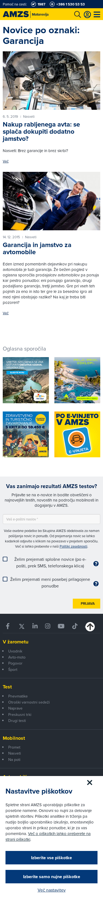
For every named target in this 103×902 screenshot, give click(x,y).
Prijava (88, 603)
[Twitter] (21, 626)
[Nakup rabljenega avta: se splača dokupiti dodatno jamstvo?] (51, 80)
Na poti (14, 759)
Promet (14, 747)
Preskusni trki (19, 714)
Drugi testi (17, 720)
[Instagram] (47, 626)
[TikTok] (74, 626)
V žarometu (15, 641)
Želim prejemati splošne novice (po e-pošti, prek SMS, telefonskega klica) (50, 562)
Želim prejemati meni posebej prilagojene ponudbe (50, 582)
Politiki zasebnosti (73, 546)
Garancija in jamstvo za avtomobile (37, 248)
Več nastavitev (52, 890)
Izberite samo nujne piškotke (51, 876)
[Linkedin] (34, 626)
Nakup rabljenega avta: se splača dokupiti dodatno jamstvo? (41, 131)
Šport (12, 669)
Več (6, 161)
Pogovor (15, 663)
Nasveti (14, 753)
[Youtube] (61, 626)
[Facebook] (8, 626)
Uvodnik (15, 651)
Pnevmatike (18, 696)
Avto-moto (17, 657)
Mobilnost (14, 738)
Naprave (15, 708)
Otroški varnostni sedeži (29, 702)
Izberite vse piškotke (51, 858)
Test (7, 686)
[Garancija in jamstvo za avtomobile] (51, 201)
